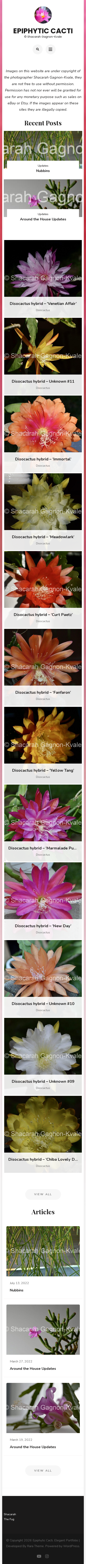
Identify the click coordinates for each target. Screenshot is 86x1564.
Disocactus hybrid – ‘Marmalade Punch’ (44, 848)
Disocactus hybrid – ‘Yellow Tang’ (43, 770)
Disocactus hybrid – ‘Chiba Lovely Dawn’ (45, 1159)
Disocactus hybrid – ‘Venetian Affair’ (43, 303)
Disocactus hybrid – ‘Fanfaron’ (43, 692)
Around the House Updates (43, 219)
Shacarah (10, 1514)
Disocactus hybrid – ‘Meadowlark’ (43, 537)
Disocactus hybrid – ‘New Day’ (43, 926)
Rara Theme (35, 1546)
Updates (43, 166)
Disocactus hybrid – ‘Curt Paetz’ (43, 614)
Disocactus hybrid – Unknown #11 (43, 381)
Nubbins (43, 170)
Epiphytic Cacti (43, 31)
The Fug (9, 1519)
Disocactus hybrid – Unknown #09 (43, 1081)
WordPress (71, 1546)
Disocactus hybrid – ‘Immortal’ (43, 459)
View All (43, 1194)
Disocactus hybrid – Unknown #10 (43, 1003)
